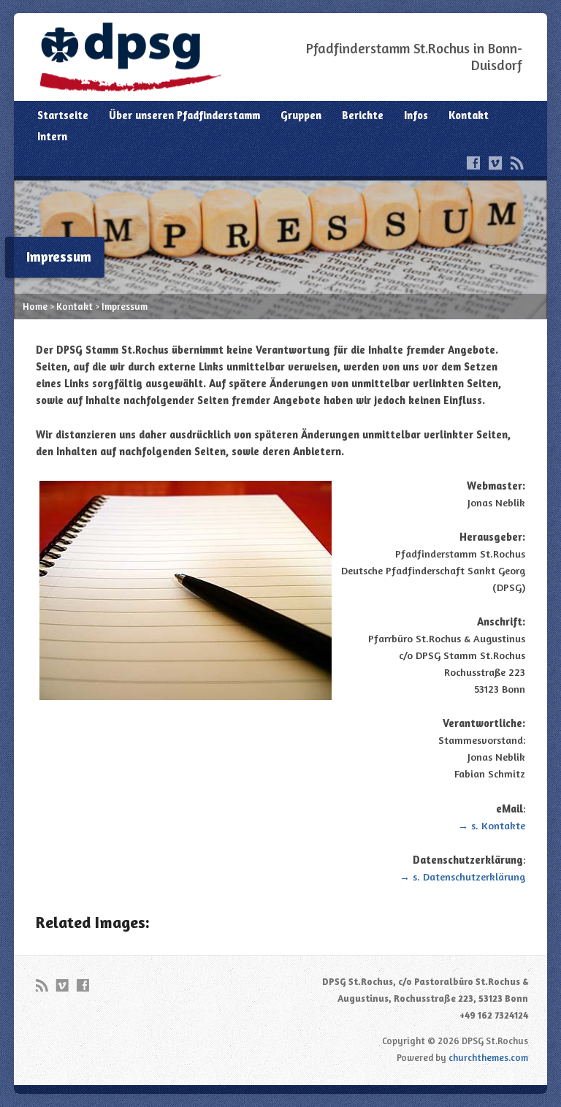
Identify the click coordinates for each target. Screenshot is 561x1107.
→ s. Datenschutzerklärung (462, 876)
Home (35, 306)
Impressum (125, 306)
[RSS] (517, 163)
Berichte (362, 115)
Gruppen (300, 115)
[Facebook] (473, 163)
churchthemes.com (488, 1057)
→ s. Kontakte (491, 825)
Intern (52, 136)
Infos (416, 115)
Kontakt (469, 115)
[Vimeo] (495, 163)
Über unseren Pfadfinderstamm (184, 115)
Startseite (62, 115)
